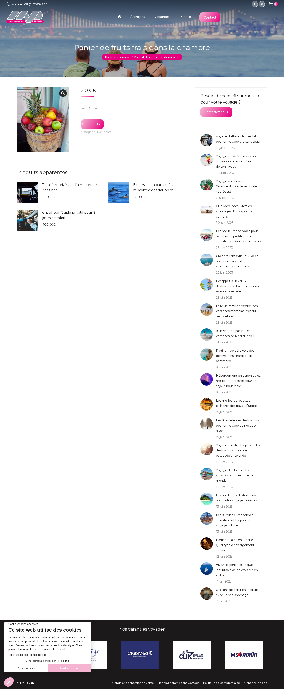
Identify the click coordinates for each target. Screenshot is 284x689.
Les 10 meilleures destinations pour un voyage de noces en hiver (238, 425)
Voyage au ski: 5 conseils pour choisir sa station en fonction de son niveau (237, 161)
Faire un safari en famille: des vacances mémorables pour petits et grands (237, 311)
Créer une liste (92, 124)
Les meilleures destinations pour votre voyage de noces (236, 497)
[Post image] (206, 140)
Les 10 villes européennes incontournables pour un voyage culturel (234, 520)
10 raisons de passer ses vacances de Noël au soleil (235, 333)
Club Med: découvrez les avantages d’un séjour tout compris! (235, 211)
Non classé (104, 132)
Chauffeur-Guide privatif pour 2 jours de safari (68, 215)
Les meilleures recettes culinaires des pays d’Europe (236, 403)
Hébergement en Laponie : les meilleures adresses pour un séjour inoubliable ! (238, 381)
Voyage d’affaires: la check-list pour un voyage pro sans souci (238, 139)
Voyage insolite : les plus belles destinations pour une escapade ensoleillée (238, 450)
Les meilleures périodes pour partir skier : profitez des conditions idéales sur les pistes (238, 236)
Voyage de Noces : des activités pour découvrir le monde (234, 475)
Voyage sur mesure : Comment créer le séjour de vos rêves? (236, 186)
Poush (29, 682)
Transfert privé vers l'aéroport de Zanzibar (69, 187)
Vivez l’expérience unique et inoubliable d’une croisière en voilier (237, 570)
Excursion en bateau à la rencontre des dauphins (153, 187)
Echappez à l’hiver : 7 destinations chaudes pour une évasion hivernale (238, 286)
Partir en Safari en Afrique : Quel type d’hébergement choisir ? (235, 545)
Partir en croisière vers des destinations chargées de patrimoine (235, 356)
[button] (63, 93)
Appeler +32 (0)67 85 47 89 (29, 4)
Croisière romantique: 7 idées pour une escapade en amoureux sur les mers (237, 261)
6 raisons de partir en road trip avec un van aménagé (237, 592)
